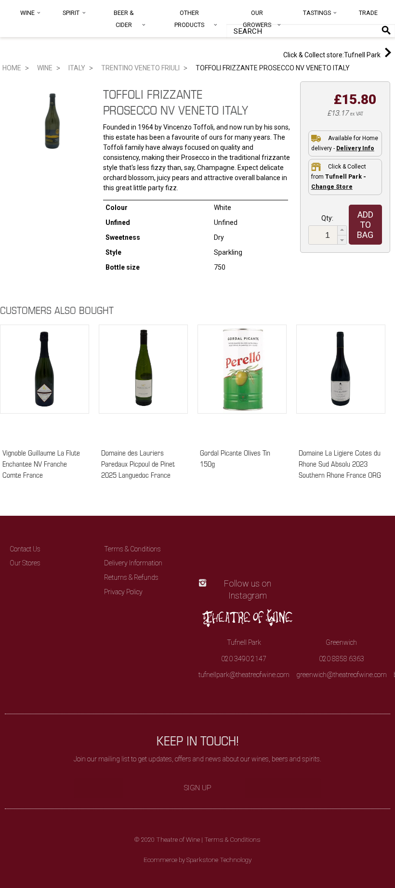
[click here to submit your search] (386, 30)
